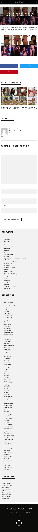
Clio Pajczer (7, 341)
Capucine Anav (7, 330)
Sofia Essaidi (7, 450)
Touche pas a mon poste (10, 286)
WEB (21, 509)
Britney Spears (7, 324)
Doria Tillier (7, 347)
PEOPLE (9, 508)
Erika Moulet (7, 358)
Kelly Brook (7, 386)
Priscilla (6, 437)
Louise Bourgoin (8, 407)
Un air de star (7, 288)
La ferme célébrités (9, 247)
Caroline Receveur (8, 334)
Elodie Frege (7, 349)
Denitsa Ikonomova (9, 345)
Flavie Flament (7, 364)
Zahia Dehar (7, 469)
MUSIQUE (13, 509)
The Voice (6, 284)
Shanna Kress (7, 443)
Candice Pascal (7, 328)
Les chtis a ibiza (8, 263)
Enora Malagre (7, 356)
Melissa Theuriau (8, 418)
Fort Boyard (7, 248)
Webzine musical (6, 498)
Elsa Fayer (6, 355)
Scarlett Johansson (8, 439)
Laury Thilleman (6, 489)
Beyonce (6, 323)
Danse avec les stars (9, 243)
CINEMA (30, 508)
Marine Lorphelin (6, 493)
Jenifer (5, 371)
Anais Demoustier (8, 315)
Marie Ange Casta (8, 415)
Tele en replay (6, 496)
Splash (5, 279)
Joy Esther (6, 375)
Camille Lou (7, 326)
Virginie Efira (7, 465)
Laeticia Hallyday (8, 396)
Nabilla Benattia (8, 430)
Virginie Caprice (8, 464)
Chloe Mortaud (6, 483)
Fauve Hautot (7, 362)
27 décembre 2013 (13, 128)
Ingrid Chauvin (7, 370)
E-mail (3, 196)
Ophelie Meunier (8, 432)
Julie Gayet (6, 377)
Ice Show (6, 252)
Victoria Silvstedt (8, 462)
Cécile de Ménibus (8, 336)
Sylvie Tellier (7, 454)
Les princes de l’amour (9, 267)
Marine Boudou (8, 417)
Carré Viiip (6, 241)
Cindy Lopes (7, 338)
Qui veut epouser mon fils (10, 275)
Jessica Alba (7, 373)
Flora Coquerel (6, 487)
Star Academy (7, 280)
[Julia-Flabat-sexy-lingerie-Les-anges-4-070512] (19, 45)
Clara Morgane (7, 339)
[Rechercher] (36, 2)
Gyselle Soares (8, 366)
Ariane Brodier (7, 319)
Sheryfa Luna (7, 445)
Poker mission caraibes (10, 273)
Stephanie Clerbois (9, 449)
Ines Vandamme (8, 368)
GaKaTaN (13, 17)
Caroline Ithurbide (8, 332)
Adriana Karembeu (8, 302)
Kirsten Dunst (7, 390)
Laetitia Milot (7, 398)
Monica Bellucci (8, 424)
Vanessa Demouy (8, 460)
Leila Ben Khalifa (8, 405)
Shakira (5, 441)
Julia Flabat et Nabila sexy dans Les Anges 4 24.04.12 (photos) (14, 108)
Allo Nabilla (7, 239)
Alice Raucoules (8, 308)
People (25, 17)
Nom (2, 186)
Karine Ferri (7, 381)
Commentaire (5, 152)
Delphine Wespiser (7, 485)
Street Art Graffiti (6, 494)
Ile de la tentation (8, 254)
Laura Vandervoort (8, 400)
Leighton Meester (8, 403)
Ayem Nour (6, 321)
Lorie (5, 409)
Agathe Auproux (8, 304)
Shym (5, 447)
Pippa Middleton (8, 433)
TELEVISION (20, 508)
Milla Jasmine (7, 422)
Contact (19, 515)
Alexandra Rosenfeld (9, 306)
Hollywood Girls (8, 250)
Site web (3, 205)
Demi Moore (7, 343)
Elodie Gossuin (7, 351)
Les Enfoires (7, 265)
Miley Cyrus (7, 420)
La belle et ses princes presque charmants (15, 258)
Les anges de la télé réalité (11, 262)
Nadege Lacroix (8, 428)
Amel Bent (6, 311)
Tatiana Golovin (8, 456)
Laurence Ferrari (8, 402)
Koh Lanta (6, 256)
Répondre (12, 132)
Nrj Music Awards (8, 271)
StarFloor (6, 282)
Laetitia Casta (7, 394)
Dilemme (6, 245)
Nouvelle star (7, 269)
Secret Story (7, 277)
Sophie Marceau (8, 452)
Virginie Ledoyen (8, 467)
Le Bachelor (7, 260)
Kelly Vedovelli (7, 388)
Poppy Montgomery (9, 435)
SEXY (28, 509)
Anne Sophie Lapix (8, 317)
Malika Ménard (6, 491)
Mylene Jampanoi (8, 426)
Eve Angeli (6, 360)
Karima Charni (7, 379)
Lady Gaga (6, 392)
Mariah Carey (7, 413)
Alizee (5, 309)
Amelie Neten (7, 313)
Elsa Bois (6, 353)
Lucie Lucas (7, 411)
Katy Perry (6, 385)
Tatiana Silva (7, 458)
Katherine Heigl (8, 383)
